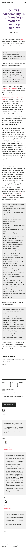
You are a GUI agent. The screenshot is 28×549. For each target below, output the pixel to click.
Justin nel (7, 447)
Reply (3, 438)
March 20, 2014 (5, 417)
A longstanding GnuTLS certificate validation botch (13, 97)
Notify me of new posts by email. (11, 400)
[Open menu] (21, 2)
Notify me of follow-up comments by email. (13, 396)
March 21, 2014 (8, 449)
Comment (4, 364)
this (22, 39)
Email (11, 382)
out (7, 88)
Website (21, 382)
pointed (4, 88)
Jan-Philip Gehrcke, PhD (7, 2)
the (9, 88)
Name (3, 382)
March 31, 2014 (7, 508)
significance (14, 88)
